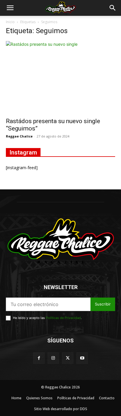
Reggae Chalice (19, 136)
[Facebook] (39, 358)
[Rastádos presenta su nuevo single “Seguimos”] (60, 77)
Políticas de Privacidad (63, 318)
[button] (10, 8)
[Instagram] (53, 358)
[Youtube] (82, 358)
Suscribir (103, 304)
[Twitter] (67, 358)
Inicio (10, 21)
